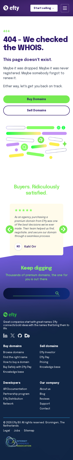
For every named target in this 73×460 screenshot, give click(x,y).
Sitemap (29, 431)
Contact (45, 409)
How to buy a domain (16, 362)
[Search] (57, 293)
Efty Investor (47, 352)
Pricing (44, 362)
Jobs (17, 431)
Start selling (42, 8)
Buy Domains (36, 99)
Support (45, 404)
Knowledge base (13, 372)
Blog (42, 394)
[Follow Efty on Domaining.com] (27, 336)
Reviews (44, 399)
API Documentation (15, 389)
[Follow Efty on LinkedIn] (5, 336)
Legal (6, 431)
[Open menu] (65, 8)
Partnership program (16, 394)
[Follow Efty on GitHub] (20, 336)
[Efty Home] (11, 8)
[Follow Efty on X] (13, 336)
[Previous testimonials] (10, 229)
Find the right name (15, 357)
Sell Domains (36, 110)
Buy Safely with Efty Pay (17, 367)
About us (45, 389)
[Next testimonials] (63, 229)
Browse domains (13, 352)
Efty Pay (44, 357)
